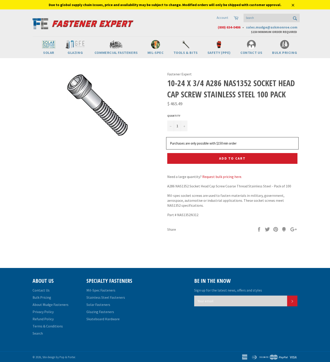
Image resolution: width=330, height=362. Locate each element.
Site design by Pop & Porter (58, 357)
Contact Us (41, 290)
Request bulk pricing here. (222, 176)
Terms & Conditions (48, 326)
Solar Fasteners (98, 304)
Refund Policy (43, 319)
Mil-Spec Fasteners (100, 290)
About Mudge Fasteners (50, 304)
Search (38, 333)
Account (222, 17)
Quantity (173, 115)
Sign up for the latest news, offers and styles (228, 290)
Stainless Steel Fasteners (105, 297)
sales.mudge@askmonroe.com (271, 27)
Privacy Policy (43, 311)
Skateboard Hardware (103, 319)
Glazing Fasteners (100, 311)
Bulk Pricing (42, 297)
